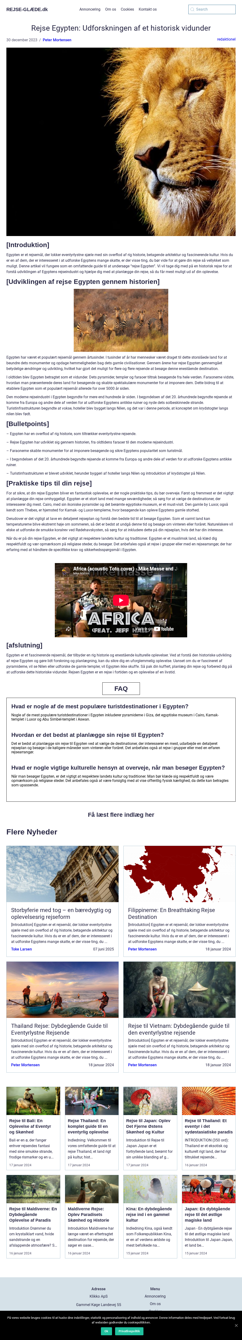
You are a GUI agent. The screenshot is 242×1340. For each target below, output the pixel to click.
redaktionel (226, 39)
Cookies (127, 9)
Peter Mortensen (57, 40)
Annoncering (89, 9)
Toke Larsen (21, 949)
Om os (110, 9)
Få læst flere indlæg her (121, 814)
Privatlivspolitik (129, 1331)
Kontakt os (148, 9)
